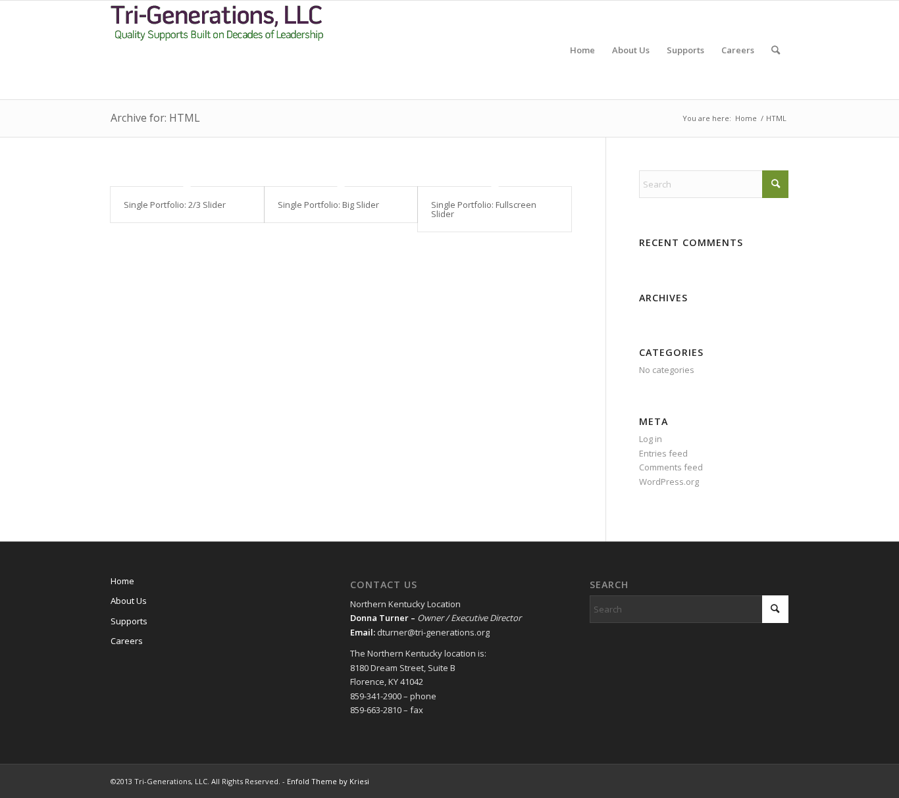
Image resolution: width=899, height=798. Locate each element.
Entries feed (663, 453)
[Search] (775, 50)
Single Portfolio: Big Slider (328, 205)
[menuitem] (582, 50)
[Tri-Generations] (218, 50)
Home (122, 581)
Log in (650, 439)
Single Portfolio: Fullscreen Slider (483, 209)
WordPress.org (669, 481)
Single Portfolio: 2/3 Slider (175, 205)
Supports (129, 621)
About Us (129, 601)
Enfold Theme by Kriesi (328, 781)
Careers (127, 641)
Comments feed (671, 467)
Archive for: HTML (155, 118)
